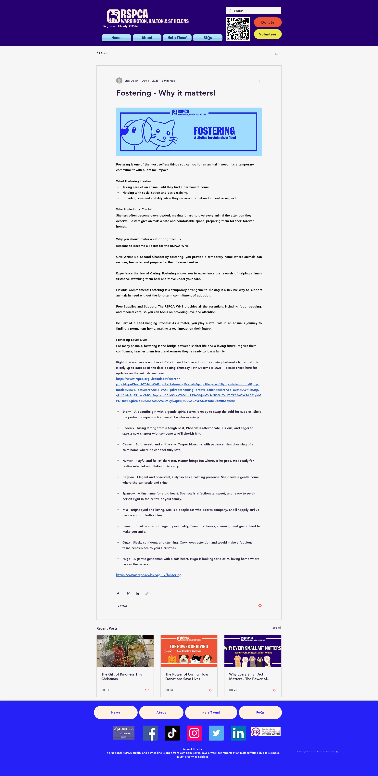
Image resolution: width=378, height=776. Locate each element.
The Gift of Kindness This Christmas (121, 676)
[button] (276, 53)
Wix (337, 752)
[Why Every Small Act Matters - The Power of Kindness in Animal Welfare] (252, 651)
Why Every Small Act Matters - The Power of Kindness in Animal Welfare (251, 676)
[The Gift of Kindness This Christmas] (125, 651)
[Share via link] (147, 593)
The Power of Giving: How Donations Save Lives (186, 676)
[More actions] (259, 80)
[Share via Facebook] (118, 593)
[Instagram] (194, 733)
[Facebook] (150, 733)
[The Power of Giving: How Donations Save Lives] (189, 651)
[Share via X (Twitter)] (128, 593)
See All (277, 627)
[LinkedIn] (238, 733)
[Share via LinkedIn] (137, 593)
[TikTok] (172, 733)
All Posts (102, 53)
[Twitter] (216, 733)
